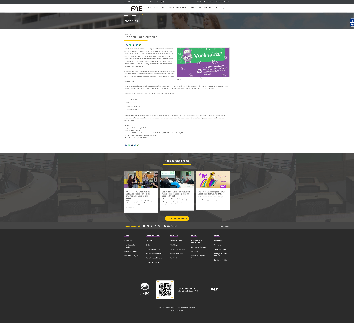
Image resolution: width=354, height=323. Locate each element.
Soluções (131, 256)
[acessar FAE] (214, 289)
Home (126, 15)
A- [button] (152, 1)
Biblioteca (194, 251)
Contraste (158, 1)
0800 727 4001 (172, 226)
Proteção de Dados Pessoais (220, 255)
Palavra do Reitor (176, 241)
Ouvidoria (217, 245)
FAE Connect (201, 2)
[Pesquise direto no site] (222, 7)
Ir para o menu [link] (144, 1)
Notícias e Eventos (182, 7)
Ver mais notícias (177, 218)
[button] (161, 1)
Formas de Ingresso (159, 7)
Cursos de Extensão (131, 251)
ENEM (148, 245)
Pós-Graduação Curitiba (129, 246)
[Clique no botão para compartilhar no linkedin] (137, 45)
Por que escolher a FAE (178, 249)
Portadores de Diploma (154, 258)
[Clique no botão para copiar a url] (140, 45)
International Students (223, 2)
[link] (127, 2)
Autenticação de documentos (196, 242)
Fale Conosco (218, 241)
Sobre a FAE (203, 7)
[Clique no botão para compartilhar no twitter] (133, 45)
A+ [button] (151, 2)
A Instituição (174, 245)
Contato (216, 7)
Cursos (149, 7)
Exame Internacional (153, 249)
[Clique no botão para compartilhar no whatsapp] (130, 45)
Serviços (171, 7)
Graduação (128, 241)
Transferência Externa (154, 254)
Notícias (134, 15)
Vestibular (149, 241)
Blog (210, 7)
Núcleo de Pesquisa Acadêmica (198, 257)
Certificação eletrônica (198, 247)
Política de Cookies (220, 260)
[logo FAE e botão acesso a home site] (124, 5)
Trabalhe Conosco (220, 249)
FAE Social (194, 7)
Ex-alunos (211, 2)
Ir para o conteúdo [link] (136, 1)
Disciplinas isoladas (152, 262)
